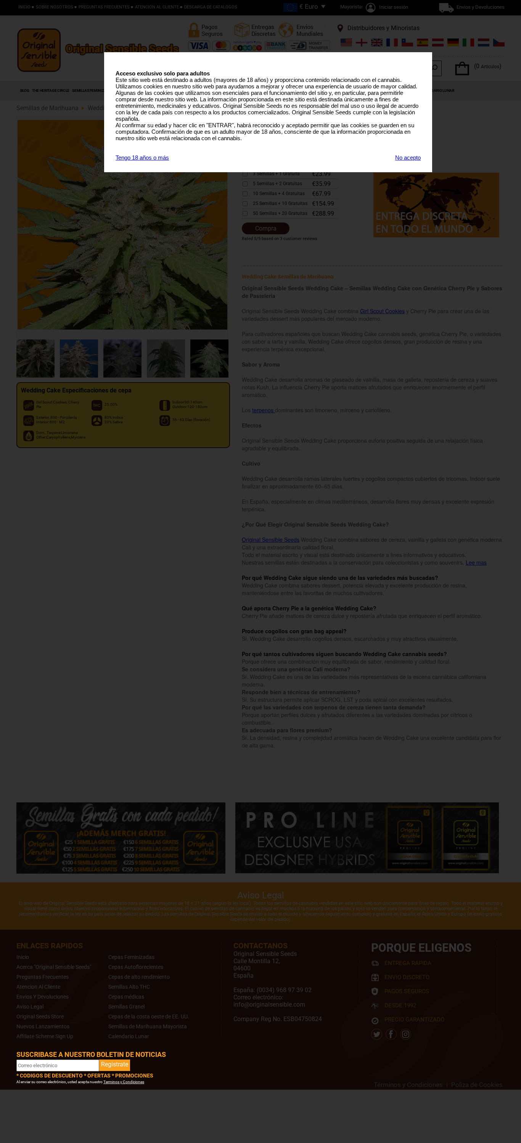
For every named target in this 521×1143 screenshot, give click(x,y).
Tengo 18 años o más (142, 157)
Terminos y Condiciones (123, 1082)
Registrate (114, 1064)
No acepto (408, 157)
